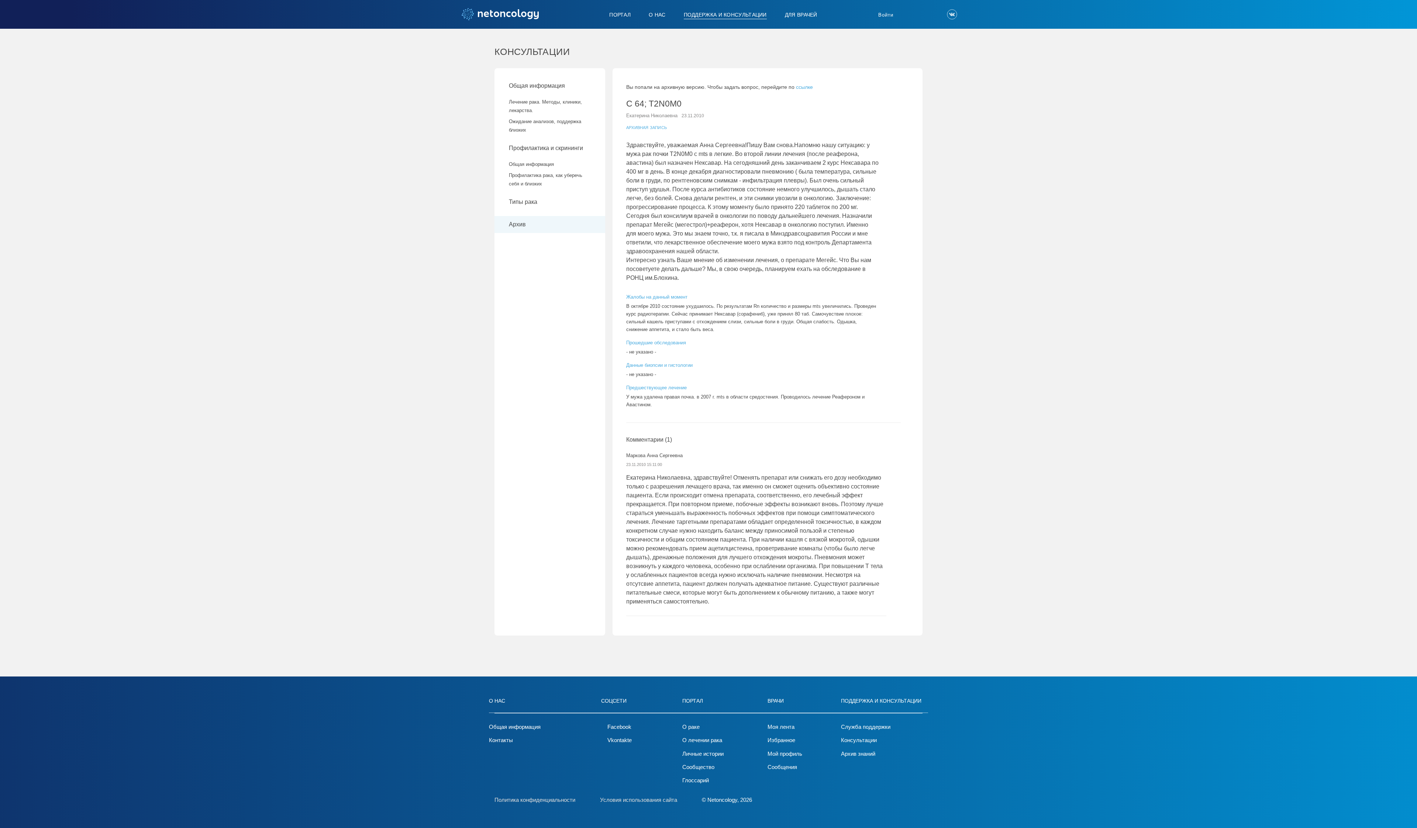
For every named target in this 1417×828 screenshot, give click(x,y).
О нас (657, 15)
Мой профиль (785, 754)
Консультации (859, 740)
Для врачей (801, 15)
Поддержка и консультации (725, 15)
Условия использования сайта (638, 800)
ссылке (804, 87)
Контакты (501, 740)
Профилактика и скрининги (546, 148)
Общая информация (537, 86)
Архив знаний (858, 754)
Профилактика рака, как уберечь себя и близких (545, 180)
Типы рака (524, 202)
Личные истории (703, 754)
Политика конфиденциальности (534, 800)
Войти (885, 15)
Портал (620, 15)
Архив (517, 224)
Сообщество (698, 767)
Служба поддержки (865, 727)
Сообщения (782, 767)
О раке (691, 727)
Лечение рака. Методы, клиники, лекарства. (545, 106)
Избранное (781, 740)
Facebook (619, 727)
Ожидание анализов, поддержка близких (545, 126)
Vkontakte (619, 740)
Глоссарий (695, 780)
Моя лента (781, 727)
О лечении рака (702, 740)
